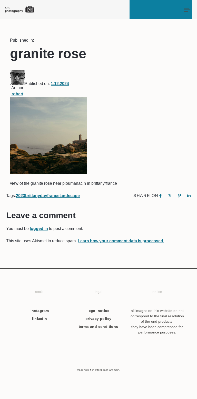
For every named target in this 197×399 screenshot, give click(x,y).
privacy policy (98, 319)
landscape (70, 195)
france (53, 195)
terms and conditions (98, 326)
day (43, 195)
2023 (20, 195)
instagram (40, 311)
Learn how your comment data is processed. (121, 241)
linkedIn (39, 319)
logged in (39, 228)
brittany (32, 195)
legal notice (98, 311)
